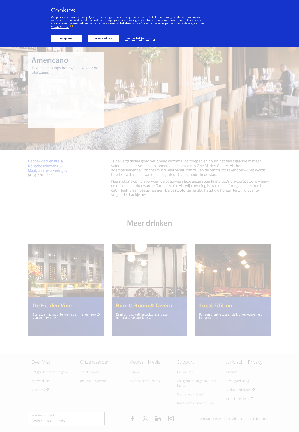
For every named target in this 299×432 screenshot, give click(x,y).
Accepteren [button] (66, 38)
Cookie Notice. (60, 27)
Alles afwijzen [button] (103, 38)
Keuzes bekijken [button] (136, 38)
